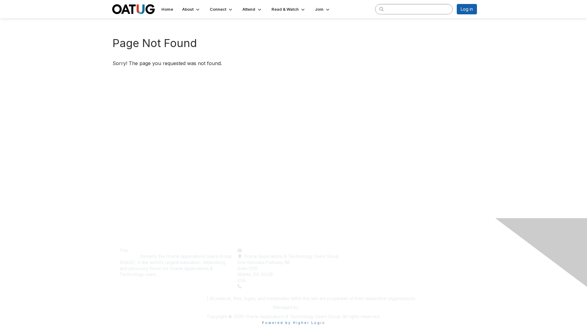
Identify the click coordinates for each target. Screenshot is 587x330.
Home (361, 250)
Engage (362, 262)
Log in (467, 9)
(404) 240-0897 (260, 286)
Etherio (307, 307)
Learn (360, 256)
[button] (191, 9)
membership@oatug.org (268, 250)
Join (359, 268)
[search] (381, 9)
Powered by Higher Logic (293, 323)
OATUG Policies (187, 298)
